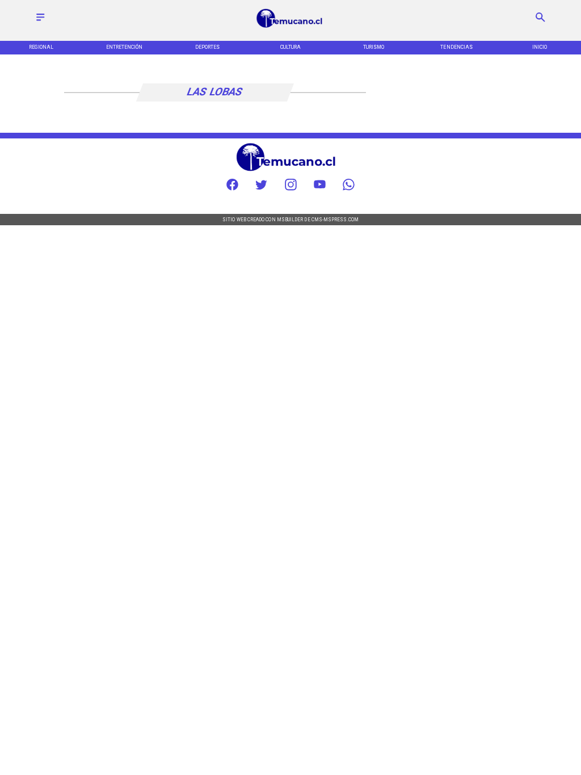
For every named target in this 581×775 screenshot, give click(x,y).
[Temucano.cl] (40, 21)
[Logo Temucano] (290, 27)
